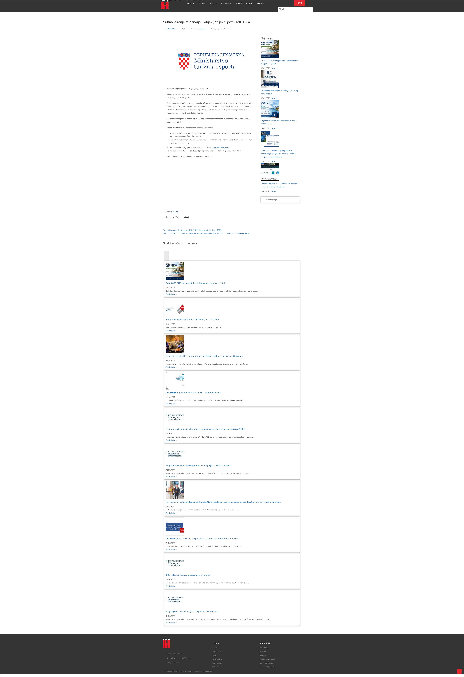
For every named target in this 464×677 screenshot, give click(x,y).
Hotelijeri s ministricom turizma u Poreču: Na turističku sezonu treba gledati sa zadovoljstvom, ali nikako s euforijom (223, 502)
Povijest (215, 667)
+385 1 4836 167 (174, 653)
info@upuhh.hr (173, 662)
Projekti (213, 3)
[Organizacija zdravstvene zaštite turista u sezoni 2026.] (270, 109)
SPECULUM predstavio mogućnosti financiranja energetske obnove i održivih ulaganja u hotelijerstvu (279, 153)
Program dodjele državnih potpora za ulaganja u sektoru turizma (198, 465)
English (249, 3)
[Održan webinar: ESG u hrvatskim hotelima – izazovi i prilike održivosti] (270, 172)
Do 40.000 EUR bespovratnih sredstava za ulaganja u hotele (196, 283)
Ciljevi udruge (217, 651)
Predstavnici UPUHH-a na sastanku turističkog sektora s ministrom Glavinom (204, 356)
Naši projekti (217, 663)
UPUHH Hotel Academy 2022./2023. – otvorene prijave (193, 392)
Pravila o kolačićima (268, 667)
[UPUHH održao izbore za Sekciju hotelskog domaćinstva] (270, 79)
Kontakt (260, 3)
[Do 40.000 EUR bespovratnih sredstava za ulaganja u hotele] (270, 49)
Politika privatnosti (267, 659)
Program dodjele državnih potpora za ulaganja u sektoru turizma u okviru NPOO (205, 429)
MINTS (175, 211)
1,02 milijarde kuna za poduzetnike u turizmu (188, 575)
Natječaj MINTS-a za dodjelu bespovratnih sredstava (192, 611)
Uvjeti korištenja (266, 663)
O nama (202, 3)
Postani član (265, 647)
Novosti (239, 3)
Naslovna (190, 3)
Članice (215, 655)
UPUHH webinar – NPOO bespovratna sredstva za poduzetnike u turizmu (202, 538)
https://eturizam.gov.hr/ (221, 147)
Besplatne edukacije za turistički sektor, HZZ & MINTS (192, 319)
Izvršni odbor (217, 659)
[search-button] (286, 2)
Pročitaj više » (171, 294)
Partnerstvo (226, 3)
